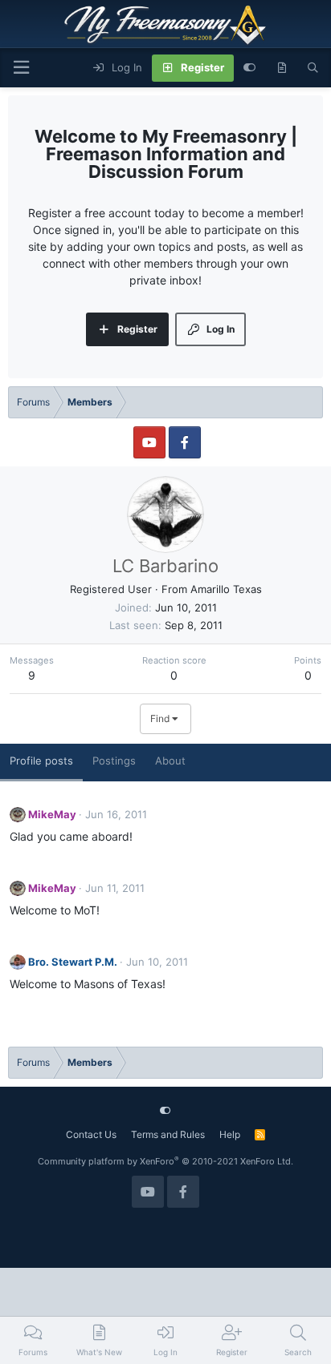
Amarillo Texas (226, 589)
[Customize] (249, 68)
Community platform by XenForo (165, 1161)
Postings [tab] (114, 760)
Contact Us (91, 1134)
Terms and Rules (168, 1134)
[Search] (313, 68)
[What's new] (281, 68)
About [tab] (170, 760)
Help (229, 1134)
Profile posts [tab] (41, 760)
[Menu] (21, 67)
